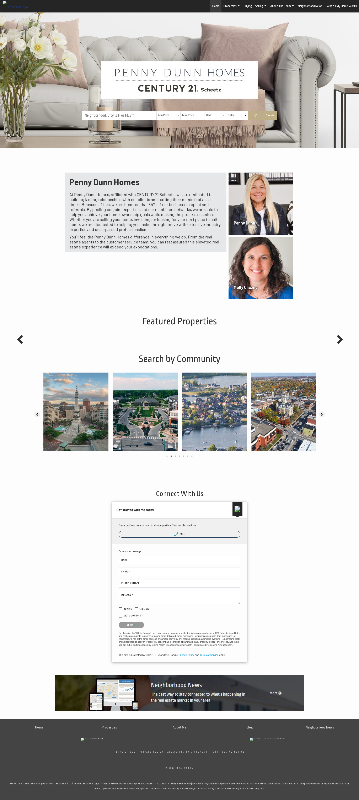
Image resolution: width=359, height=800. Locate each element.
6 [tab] (188, 456)
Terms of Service (209, 655)
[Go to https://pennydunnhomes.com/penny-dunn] (261, 204)
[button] (37, 414)
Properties (232, 8)
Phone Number (130, 583)
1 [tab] (167, 456)
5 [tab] (184, 456)
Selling (144, 609)
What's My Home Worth (342, 6)
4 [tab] (179, 456)
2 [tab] (171, 456)
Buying (128, 609)
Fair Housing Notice (228, 752)
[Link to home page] (17, 6)
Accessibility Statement (187, 752)
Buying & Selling (255, 8)
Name (124, 560)
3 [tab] (175, 456)
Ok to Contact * (133, 616)
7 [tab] (192, 456)
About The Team (282, 8)
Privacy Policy (186, 655)
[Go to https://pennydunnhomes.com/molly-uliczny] (261, 268)
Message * (127, 595)
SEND (130, 625)
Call (182, 534)
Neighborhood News (310, 6)
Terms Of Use (125, 752)
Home (215, 6)
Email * (125, 571)
